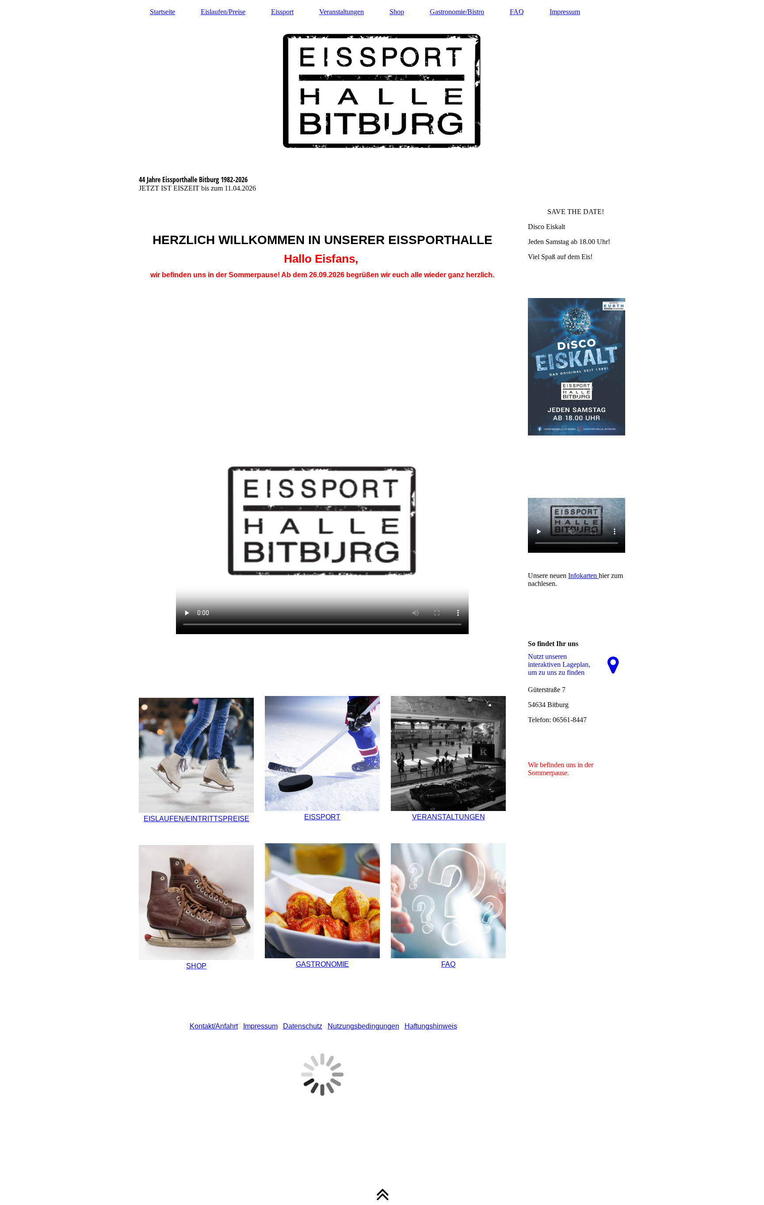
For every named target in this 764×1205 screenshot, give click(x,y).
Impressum (565, 11)
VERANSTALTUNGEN (448, 817)
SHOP (196, 966)
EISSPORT (322, 817)
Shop (397, 11)
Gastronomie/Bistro (457, 11)
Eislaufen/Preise (223, 11)
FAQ (517, 11)
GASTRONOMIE (322, 964)
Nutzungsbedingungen (363, 1026)
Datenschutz (302, 1026)
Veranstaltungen (341, 11)
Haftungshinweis (431, 1026)
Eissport (282, 11)
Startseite (162, 11)
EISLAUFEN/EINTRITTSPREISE (196, 818)
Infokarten (583, 575)
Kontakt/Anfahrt (214, 1026)
